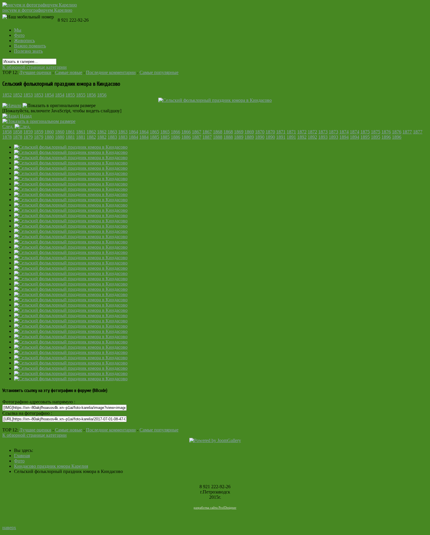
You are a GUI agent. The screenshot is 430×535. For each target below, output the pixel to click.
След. (7, 126)
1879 (28, 137)
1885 (154, 137)
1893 (323, 137)
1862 (91, 131)
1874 (344, 131)
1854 (49, 94)
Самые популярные (159, 72)
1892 (302, 137)
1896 (386, 137)
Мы (17, 29)
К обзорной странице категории (34, 67)
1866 (175, 131)
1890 (259, 137)
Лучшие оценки (35, 72)
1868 (217, 131)
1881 (70, 137)
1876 (386, 131)
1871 (280, 131)
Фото (19, 35)
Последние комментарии (111, 72)
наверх (9, 527)
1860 (49, 131)
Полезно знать (28, 51)
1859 (28, 131)
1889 (238, 137)
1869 (238, 131)
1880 (49, 137)
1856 (91, 94)
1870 (259, 131)
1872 (302, 131)
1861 (70, 131)
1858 (7, 131)
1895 (365, 137)
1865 (154, 131)
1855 (70, 94)
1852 (7, 94)
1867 (196, 131)
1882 (91, 137)
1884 (133, 137)
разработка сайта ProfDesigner (215, 507)
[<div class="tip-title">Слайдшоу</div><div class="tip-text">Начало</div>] (11, 105)
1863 (112, 131)
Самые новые (68, 72)
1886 (175, 137)
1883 (112, 137)
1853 (28, 94)
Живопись (24, 40)
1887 (196, 137)
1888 (217, 137)
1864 (133, 131)
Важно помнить (30, 45)
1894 (344, 137)
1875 (365, 131)
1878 (7, 137)
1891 (280, 137)
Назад (26, 115)
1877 (407, 131)
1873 (323, 131)
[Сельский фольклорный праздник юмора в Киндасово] (71, 146)
